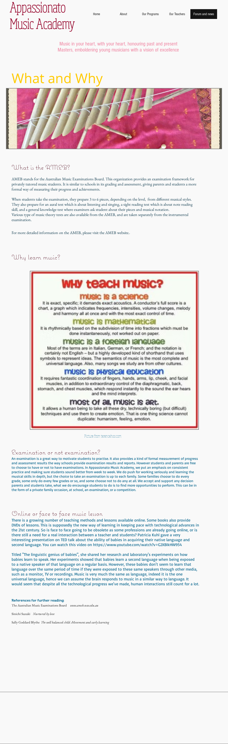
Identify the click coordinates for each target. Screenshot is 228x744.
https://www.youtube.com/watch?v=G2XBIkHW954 (137, 544)
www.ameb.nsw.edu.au (84, 605)
